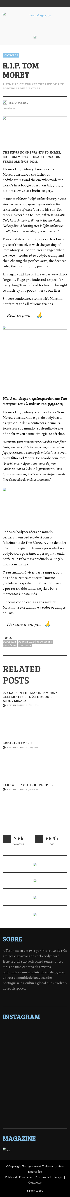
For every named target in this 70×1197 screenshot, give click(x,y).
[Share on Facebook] (46, 102)
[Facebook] (28, 3)
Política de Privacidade (19, 1177)
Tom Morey (24, 645)
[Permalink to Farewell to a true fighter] (35, 811)
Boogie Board (26, 641)
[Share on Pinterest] (64, 102)
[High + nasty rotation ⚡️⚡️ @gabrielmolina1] (35, 1085)
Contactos (35, 1182)
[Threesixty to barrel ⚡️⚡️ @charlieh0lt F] (35, 1117)
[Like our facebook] (39, 839)
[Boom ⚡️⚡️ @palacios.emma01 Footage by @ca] (35, 1052)
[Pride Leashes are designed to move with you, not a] (35, 1113)
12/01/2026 (32, 789)
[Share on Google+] (58, 102)
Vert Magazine (16, 705)
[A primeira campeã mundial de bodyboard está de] (35, 1038)
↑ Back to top (35, 1191)
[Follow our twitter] (7, 839)
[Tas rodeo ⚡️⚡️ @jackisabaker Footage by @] (35, 1103)
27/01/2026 (32, 747)
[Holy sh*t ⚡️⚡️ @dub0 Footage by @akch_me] (35, 1029)
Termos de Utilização (49, 1177)
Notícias (11, 55)
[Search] (7, 3)
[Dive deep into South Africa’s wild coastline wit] (35, 1108)
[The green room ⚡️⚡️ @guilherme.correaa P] (35, 1071)
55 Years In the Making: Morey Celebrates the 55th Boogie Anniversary (30, 697)
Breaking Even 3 (17, 743)
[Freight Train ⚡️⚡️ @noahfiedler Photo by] (35, 1080)
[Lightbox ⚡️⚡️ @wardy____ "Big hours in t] (35, 1089)
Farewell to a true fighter (28, 785)
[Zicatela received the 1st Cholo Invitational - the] (35, 1061)
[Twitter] (42, 3)
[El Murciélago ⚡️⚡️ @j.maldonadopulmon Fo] (35, 1066)
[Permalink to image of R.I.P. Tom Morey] (35, 130)
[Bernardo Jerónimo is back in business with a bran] (35, 1047)
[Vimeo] (49, 3)
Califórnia (10, 645)
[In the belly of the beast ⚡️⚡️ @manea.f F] (35, 1075)
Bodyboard (10, 641)
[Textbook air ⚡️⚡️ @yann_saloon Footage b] (35, 1043)
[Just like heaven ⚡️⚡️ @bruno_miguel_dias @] (35, 1094)
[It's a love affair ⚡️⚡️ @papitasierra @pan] (35, 1033)
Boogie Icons (44, 641)
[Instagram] (35, 3)
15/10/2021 (9, 108)
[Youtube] (56, 3)
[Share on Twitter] (52, 102)
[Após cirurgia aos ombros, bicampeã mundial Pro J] (35, 1057)
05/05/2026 (32, 705)
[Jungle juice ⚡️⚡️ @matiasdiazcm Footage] (35, 1099)
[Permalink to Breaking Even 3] (35, 769)
